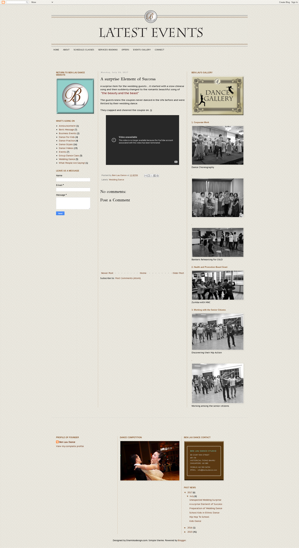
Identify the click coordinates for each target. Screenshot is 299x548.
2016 (190, 527)
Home (143, 273)
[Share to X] (151, 175)
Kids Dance (195, 521)
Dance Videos (66, 148)
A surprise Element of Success (205, 504)
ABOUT (66, 50)
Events (62, 151)
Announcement (67, 125)
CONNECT (159, 50)
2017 (190, 492)
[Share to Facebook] (154, 175)
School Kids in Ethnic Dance (204, 512)
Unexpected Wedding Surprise (205, 500)
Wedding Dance (116, 179)
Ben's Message (66, 129)
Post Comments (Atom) (128, 278)
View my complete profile (70, 446)
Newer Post (107, 273)
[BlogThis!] (148, 175)
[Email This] (145, 175)
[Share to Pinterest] (157, 175)
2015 (190, 531)
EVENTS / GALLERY (142, 50)
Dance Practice (67, 140)
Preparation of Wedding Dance (205, 508)
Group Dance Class (69, 155)
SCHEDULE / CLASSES (84, 50)
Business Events (67, 133)
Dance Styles (66, 144)
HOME (56, 50)
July (192, 496)
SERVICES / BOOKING (108, 50)
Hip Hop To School (199, 516)
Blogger (182, 540)
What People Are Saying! (72, 163)
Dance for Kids (67, 137)
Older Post (178, 273)
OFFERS (125, 50)
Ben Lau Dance (67, 442)
